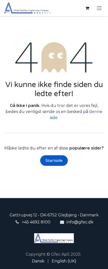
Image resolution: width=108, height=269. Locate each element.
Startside (54, 160)
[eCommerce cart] (87, 8)
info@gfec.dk (80, 222)
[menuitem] (38, 261)
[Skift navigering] (99, 8)
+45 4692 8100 (36, 222)
